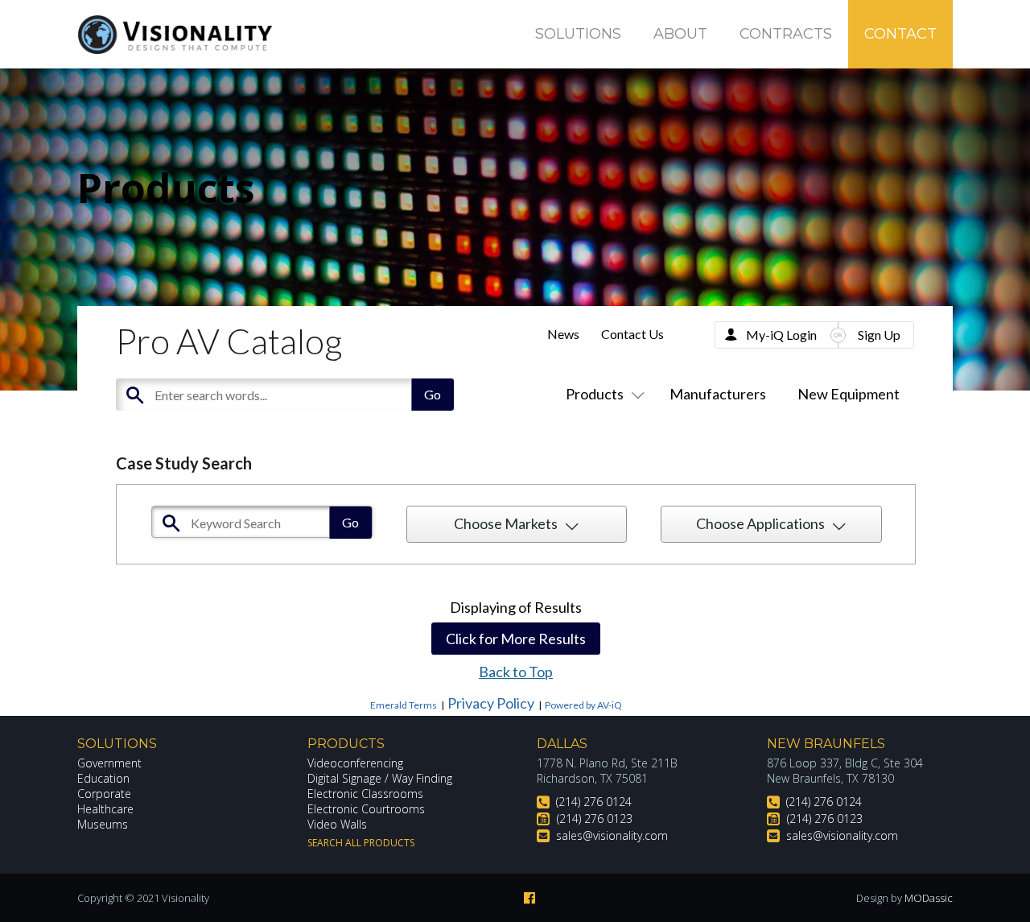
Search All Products (360, 843)
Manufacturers (718, 394)
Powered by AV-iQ (583, 705)
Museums (102, 824)
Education (103, 778)
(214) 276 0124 (594, 801)
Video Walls (337, 824)
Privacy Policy (490, 703)
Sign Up (879, 334)
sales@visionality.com (612, 835)
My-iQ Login (781, 334)
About (680, 34)
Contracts (786, 34)
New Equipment (848, 394)
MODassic (928, 898)
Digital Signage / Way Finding (379, 778)
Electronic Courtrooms (366, 809)
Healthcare (105, 809)
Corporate (104, 793)
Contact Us (632, 333)
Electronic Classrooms (365, 793)
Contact (900, 34)
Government (109, 763)
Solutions (578, 34)
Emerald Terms (403, 705)
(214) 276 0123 (594, 818)
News (563, 333)
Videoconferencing (355, 763)
